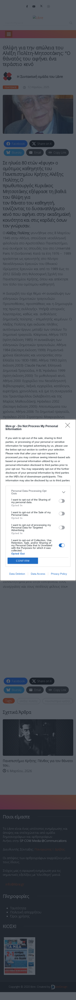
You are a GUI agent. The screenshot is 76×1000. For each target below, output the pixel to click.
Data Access (38, 573)
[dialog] (38, 500)
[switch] (62, 501)
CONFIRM (23, 560)
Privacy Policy (59, 573)
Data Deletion (17, 573)
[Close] (68, 426)
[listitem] (38, 492)
